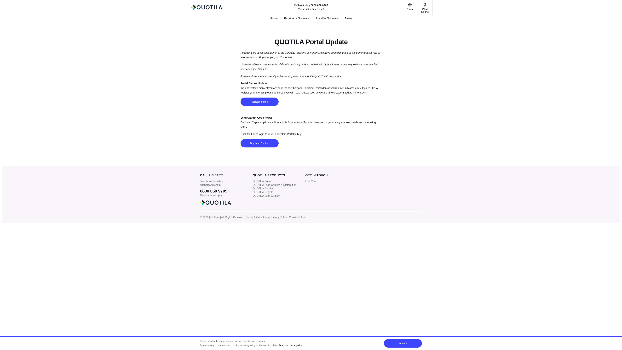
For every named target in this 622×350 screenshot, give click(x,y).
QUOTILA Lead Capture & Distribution (274, 185)
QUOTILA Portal (262, 181)
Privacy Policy (279, 217)
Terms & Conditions (257, 217)
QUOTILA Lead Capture (266, 195)
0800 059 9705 (319, 5)
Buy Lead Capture (259, 143)
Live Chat (310, 181)
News (348, 18)
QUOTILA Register (263, 192)
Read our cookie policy (290, 345)
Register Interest (259, 101)
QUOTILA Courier (263, 188)
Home (274, 18)
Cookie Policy (297, 217)
